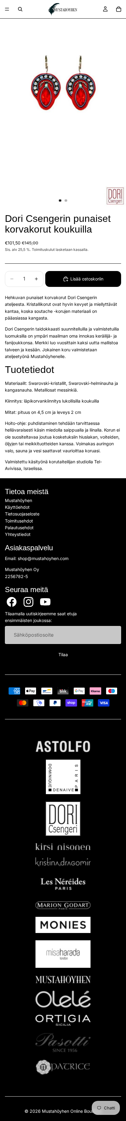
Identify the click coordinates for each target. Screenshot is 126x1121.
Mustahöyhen (18, 500)
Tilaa (63, 654)
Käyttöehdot (17, 507)
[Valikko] (7, 9)
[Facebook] (12, 602)
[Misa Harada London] (63, 954)
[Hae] (20, 9)
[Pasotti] (63, 1042)
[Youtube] (45, 602)
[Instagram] (28, 602)
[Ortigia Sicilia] (63, 1020)
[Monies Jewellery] (63, 925)
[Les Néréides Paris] (63, 883)
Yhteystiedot (18, 534)
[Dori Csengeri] (63, 818)
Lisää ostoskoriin (86, 278)
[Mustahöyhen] (63, 979)
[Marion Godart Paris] (63, 905)
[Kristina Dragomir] (63, 861)
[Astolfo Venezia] (63, 746)
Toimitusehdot (19, 520)
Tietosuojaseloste (22, 513)
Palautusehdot (19, 527)
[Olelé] (63, 999)
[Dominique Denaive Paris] (63, 777)
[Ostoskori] (118, 9)
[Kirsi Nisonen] (63, 846)
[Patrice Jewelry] (63, 1067)
